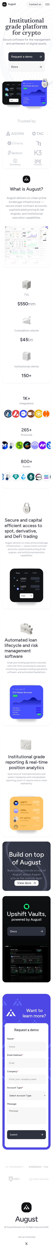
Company (12, 1071)
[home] (9, 4)
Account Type (15, 1088)
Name (10, 1039)
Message (11, 1104)
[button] (47, 4)
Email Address (15, 1055)
